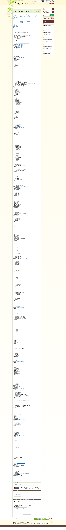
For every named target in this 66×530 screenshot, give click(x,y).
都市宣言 (14, 475)
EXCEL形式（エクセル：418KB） (19, 86)
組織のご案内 (42, 0)
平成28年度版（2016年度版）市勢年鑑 (48, 41)
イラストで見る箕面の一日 (16, 17)
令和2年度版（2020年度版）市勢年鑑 (48, 34)
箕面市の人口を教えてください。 (18, 484)
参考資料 (35, 16)
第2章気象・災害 (15, 19)
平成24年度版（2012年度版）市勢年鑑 (48, 48)
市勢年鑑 (45, 21)
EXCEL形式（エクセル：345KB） (19, 127)
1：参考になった (16, 505)
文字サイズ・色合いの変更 (51, 1)
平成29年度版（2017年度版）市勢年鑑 (48, 39)
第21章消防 (28, 21)
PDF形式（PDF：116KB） (19, 46)
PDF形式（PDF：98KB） (19, 47)
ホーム (23, 3)
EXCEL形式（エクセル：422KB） (20, 186)
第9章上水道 (21, 15)
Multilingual (53, 0)
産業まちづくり (46, 3)
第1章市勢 (14, 18)
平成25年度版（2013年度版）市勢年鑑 (48, 46)
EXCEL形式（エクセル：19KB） (18, 475)
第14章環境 (21, 21)
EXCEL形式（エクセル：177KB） (19, 388)
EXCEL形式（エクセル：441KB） (20, 463)
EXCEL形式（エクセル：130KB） (19, 307)
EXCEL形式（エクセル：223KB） (18, 465)
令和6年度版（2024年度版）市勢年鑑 (48, 27)
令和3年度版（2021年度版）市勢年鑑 (48, 32)
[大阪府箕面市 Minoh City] (17, 3)
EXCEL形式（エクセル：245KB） (22, 258)
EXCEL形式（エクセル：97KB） (21, 414)
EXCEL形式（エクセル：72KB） (18, 45)
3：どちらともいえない (28, 505)
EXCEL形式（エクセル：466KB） (19, 435)
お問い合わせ (49, 0)
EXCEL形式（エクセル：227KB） (19, 361)
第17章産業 (28, 16)
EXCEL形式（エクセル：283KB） (23, 43)
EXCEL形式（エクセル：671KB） (19, 57)
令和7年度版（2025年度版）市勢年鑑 (48, 25)
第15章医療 (21, 22)
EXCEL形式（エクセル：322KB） (22, 44)
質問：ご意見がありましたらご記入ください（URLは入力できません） (21, 506)
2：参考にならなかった (22, 505)
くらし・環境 (32, 3)
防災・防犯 (26, 3)
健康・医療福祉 (36, 3)
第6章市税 (14, 24)
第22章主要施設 (35, 15)
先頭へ (28, 43)
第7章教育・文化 (15, 25)
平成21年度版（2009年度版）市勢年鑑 (48, 53)
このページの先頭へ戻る (50, 518)
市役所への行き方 (15, 518)
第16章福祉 (28, 15)
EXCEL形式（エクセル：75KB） (20, 407)
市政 (52, 3)
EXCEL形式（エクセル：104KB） (20, 419)
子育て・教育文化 (42, 3)
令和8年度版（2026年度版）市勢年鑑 (48, 23)
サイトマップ (46, 0)
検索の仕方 (46, 1)
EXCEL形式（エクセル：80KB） (23, 215)
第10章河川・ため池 (22, 16)
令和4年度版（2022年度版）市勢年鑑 (48, 30)
